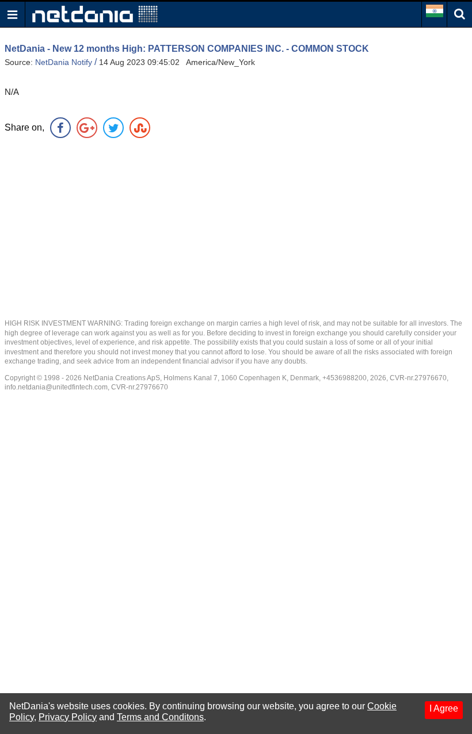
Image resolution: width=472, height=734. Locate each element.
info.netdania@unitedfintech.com (56, 387)
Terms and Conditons (160, 717)
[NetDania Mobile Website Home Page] (95, 13)
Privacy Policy (68, 717)
